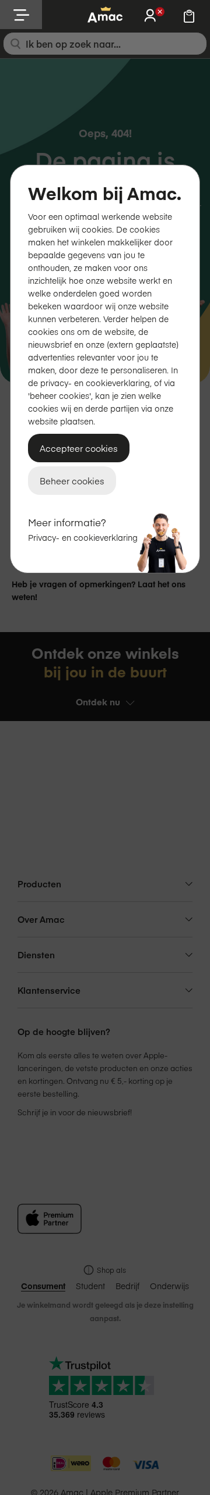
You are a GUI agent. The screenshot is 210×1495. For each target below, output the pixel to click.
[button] (21, 14)
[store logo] (105, 14)
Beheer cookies (72, 480)
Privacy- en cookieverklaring (83, 537)
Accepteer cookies (79, 448)
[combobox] (105, 43)
